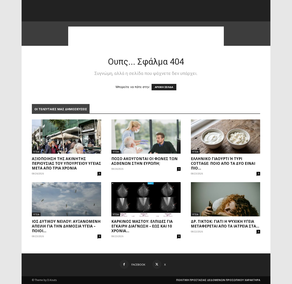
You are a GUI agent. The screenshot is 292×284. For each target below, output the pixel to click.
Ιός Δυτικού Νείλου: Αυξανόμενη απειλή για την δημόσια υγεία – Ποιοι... (66, 226)
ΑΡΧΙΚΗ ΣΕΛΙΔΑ (164, 87)
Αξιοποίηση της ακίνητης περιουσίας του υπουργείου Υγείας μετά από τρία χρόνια (66, 163)
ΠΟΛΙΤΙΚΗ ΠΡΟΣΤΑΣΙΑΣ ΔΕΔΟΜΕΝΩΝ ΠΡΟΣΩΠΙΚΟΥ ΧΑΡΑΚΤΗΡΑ (218, 280)
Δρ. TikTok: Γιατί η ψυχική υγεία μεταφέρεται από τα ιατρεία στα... (225, 224)
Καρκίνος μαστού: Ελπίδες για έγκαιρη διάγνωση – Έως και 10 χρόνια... (142, 226)
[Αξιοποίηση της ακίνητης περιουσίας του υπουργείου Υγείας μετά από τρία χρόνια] (66, 136)
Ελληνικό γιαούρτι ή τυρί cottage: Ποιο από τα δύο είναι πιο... (223, 163)
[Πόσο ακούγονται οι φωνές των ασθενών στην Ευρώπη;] (146, 136)
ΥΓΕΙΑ (36, 151)
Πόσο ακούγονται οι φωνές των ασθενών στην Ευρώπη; (144, 161)
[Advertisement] (146, 36)
